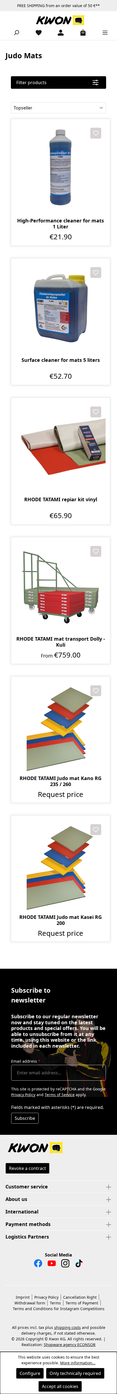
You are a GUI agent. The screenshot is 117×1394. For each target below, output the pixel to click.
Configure (30, 1373)
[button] (58, 1148)
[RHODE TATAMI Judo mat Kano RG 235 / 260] (61, 726)
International (21, 1211)
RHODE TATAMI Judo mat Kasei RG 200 (60, 920)
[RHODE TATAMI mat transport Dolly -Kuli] (61, 587)
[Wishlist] (36, 32)
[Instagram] (65, 1265)
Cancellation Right (80, 1297)
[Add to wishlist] (95, 133)
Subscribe (25, 1118)
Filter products (31, 82)
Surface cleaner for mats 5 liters (60, 360)
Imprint (23, 1297)
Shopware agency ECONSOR (70, 1344)
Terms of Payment (82, 1303)
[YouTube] (52, 1265)
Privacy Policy (23, 1094)
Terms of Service (60, 1094)
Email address (25, 1061)
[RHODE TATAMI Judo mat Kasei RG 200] (61, 865)
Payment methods (28, 1224)
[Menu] (103, 32)
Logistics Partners (27, 1236)
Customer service (26, 1186)
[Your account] (58, 32)
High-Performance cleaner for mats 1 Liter (60, 224)
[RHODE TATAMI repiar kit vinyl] (61, 447)
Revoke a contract (27, 1168)
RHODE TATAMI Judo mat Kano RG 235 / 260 (60, 781)
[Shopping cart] (81, 32)
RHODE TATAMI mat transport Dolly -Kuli (60, 642)
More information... (78, 1362)
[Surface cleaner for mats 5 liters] (61, 308)
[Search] (14, 32)
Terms (55, 1303)
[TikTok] (79, 1265)
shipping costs (67, 1327)
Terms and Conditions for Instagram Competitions (58, 1308)
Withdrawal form (29, 1303)
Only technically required (75, 1373)
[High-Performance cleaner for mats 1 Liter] (61, 168)
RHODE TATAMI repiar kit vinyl (60, 499)
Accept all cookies (60, 1386)
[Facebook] (38, 1265)
